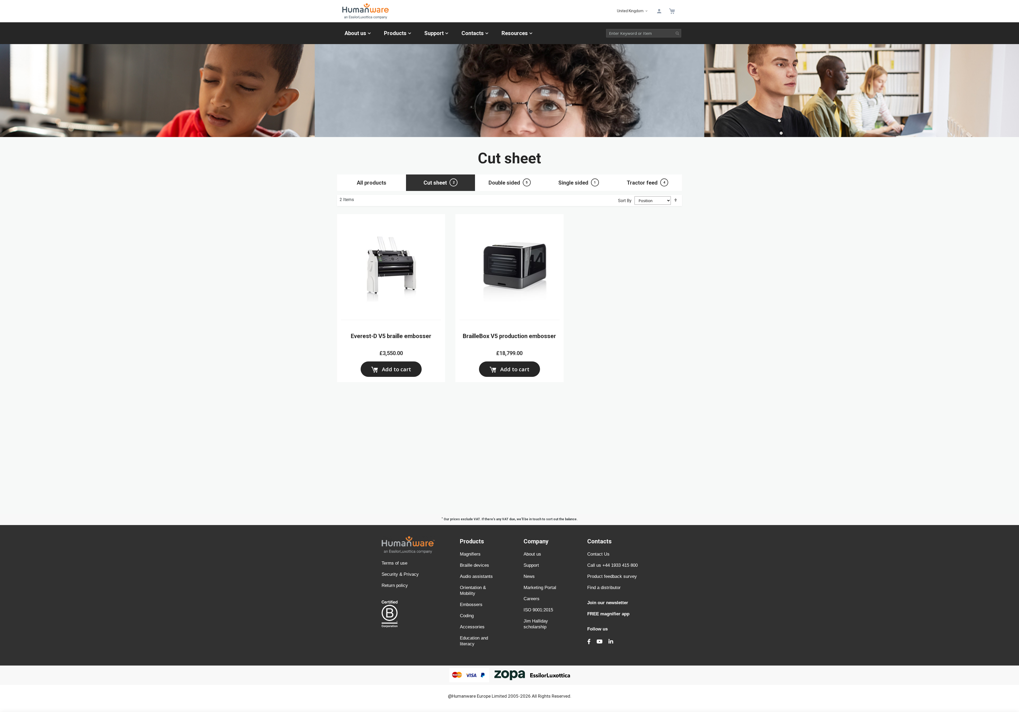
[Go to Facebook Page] (589, 641)
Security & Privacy (400, 574)
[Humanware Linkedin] (610, 641)
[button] (633, 11)
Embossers (471, 604)
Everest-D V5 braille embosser (391, 336)
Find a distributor (604, 587)
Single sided (577, 183)
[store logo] (479, 11)
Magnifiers (470, 554)
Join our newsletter (607, 602)
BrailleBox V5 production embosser (509, 336)
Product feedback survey (612, 576)
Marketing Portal (540, 587)
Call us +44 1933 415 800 (612, 565)
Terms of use (394, 563)
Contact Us (598, 554)
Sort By (625, 200)
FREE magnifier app (608, 613)
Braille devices (474, 565)
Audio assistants (476, 576)
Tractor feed (646, 183)
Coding (467, 615)
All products (371, 183)
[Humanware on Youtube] (600, 641)
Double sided (508, 183)
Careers (531, 598)
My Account (659, 11)
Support (531, 565)
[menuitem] (357, 33)
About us (532, 554)
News (529, 576)
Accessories (472, 626)
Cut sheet (439, 183)
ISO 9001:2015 (538, 609)
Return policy (395, 585)
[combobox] (643, 33)
